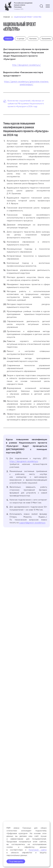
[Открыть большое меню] (48, 6)
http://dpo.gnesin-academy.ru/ (26, 65)
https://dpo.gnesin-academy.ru (24, 461)
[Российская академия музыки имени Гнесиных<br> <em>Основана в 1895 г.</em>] (17, 6)
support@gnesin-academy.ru (32, 522)
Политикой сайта (37, 850)
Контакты (33, 39)
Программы (46, 39)
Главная (6, 17)
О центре (20, 39)
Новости (8, 39)
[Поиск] (41, 6)
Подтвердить (16, 861)
